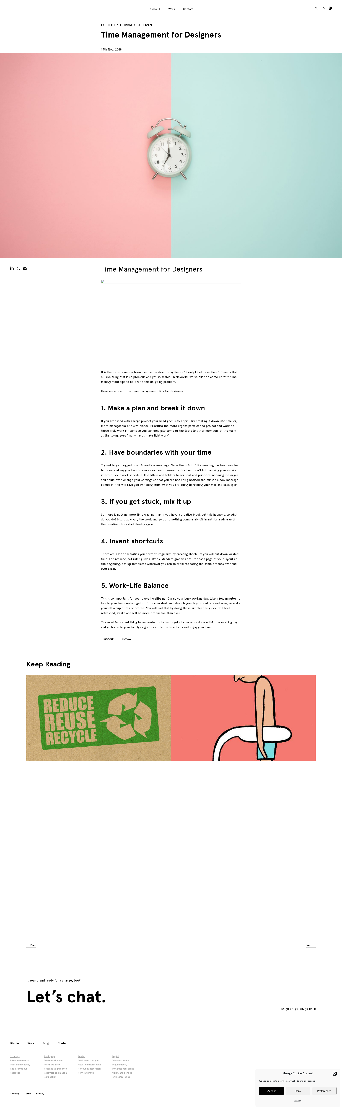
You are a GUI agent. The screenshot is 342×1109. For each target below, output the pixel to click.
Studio (153, 9)
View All (126, 638)
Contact (188, 9)
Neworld (108, 638)
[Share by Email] (25, 268)
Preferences (324, 1090)
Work (171, 9)
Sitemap (14, 1093)
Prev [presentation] (33, 945)
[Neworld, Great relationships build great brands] (17, 8)
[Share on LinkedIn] (12, 268)
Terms (27, 1093)
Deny (298, 1090)
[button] (334, 1073)
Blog (46, 1043)
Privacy (297, 1100)
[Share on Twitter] (18, 268)
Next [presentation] (309, 945)
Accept (271, 1090)
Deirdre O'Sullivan (136, 25)
